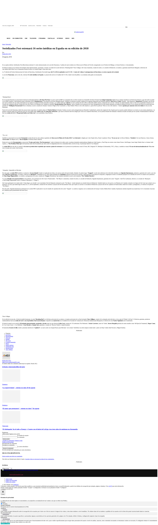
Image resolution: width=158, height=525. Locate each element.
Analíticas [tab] (3, 508)
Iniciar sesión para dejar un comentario (12, 456)
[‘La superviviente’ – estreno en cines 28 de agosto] (11, 383)
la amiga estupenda (10, 342)
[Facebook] (126, 25)
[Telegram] (34, 59)
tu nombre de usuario (23, 435)
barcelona (8, 335)
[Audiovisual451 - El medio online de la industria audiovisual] (79, 32)
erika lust (8, 337)
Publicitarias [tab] (4, 517)
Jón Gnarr (8, 340)
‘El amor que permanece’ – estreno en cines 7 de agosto (20, 408)
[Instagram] (128, 25)
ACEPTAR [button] (10, 489)
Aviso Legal (9, 479)
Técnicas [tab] (3, 502)
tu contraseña (21, 437)
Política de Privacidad (8, 442)
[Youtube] (133, 25)
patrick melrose (9, 345)
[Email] (28, 59)
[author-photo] (6, 359)
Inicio (3, 44)
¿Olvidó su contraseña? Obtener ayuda (12, 440)
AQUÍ (110, 486)
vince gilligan (9, 349)
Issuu (126, 26)
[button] (154, 38)
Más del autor (20, 367)
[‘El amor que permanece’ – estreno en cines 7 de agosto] (11, 403)
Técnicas (5, 504)
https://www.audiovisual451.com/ (11, 362)
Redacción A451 (6, 54)
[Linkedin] (130, 25)
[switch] (1, 509)
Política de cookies (10, 482)
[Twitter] (132, 25)
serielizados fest (10, 346)
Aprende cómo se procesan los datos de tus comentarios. (39, 459)
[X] (11, 59)
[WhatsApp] (17, 59)
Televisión (8, 44)
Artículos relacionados (9, 367)
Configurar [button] (3, 489)
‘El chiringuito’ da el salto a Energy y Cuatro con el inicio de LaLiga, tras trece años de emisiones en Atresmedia (40, 429)
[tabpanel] (79, 507)
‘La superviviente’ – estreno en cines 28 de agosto (18, 388)
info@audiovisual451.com (16, 474)
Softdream (16, 484)
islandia (8, 339)
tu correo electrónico (23, 446)
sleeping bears (9, 348)
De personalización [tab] (6, 513)
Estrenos (4, 384)
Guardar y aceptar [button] (5, 523)
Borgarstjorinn (9, 336)
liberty (7, 343)
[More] (40, 59)
